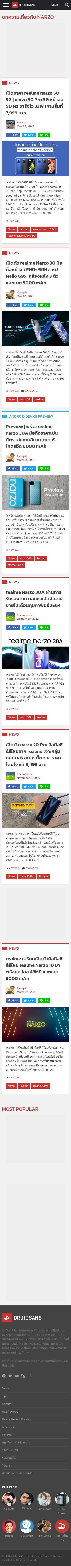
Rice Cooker (62, 1511)
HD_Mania (44, 1535)
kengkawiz (44, 1508)
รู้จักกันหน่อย (10, 1450)
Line (46, 135)
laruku (9, 1535)
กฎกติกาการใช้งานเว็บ (16, 1442)
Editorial (7, 1403)
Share (15, 135)
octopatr (9, 1508)
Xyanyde (22, 292)
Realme (24, 229)
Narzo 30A (26, 558)
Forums (7, 1434)
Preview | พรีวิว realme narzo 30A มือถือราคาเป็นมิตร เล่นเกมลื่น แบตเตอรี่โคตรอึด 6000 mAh (32, 436)
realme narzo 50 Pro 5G (21, 235)
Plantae (21, 122)
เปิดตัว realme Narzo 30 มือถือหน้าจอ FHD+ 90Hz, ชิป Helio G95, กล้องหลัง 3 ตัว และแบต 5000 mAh (34, 272)
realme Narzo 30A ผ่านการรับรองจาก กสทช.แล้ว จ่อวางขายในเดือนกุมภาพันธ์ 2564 (34, 599)
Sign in (56, 4)
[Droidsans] (24, 5)
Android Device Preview (31, 416)
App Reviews (10, 1411)
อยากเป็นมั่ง (62, 1538)
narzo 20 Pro (27, 876)
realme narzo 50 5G (44, 229)
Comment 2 (31, 868)
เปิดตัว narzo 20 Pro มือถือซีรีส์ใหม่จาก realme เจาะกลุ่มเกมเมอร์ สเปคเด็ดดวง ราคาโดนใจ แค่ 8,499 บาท (34, 754)
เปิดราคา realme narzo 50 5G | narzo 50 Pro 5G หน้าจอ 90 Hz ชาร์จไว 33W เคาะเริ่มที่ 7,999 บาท (34, 103)
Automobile (9, 1427)
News (14, 83)
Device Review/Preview (16, 1419)
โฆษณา (7, 1465)
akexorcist (26, 1535)
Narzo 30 (25, 399)
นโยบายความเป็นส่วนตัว (17, 1473)
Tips (4, 1396)
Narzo (11, 229)
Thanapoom (24, 615)
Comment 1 (30, 391)
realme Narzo (15, 564)
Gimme (26, 1508)
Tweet (31, 135)
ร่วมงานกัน (9, 1457)
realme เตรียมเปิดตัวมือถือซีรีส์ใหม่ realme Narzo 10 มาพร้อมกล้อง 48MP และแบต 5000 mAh (34, 968)
